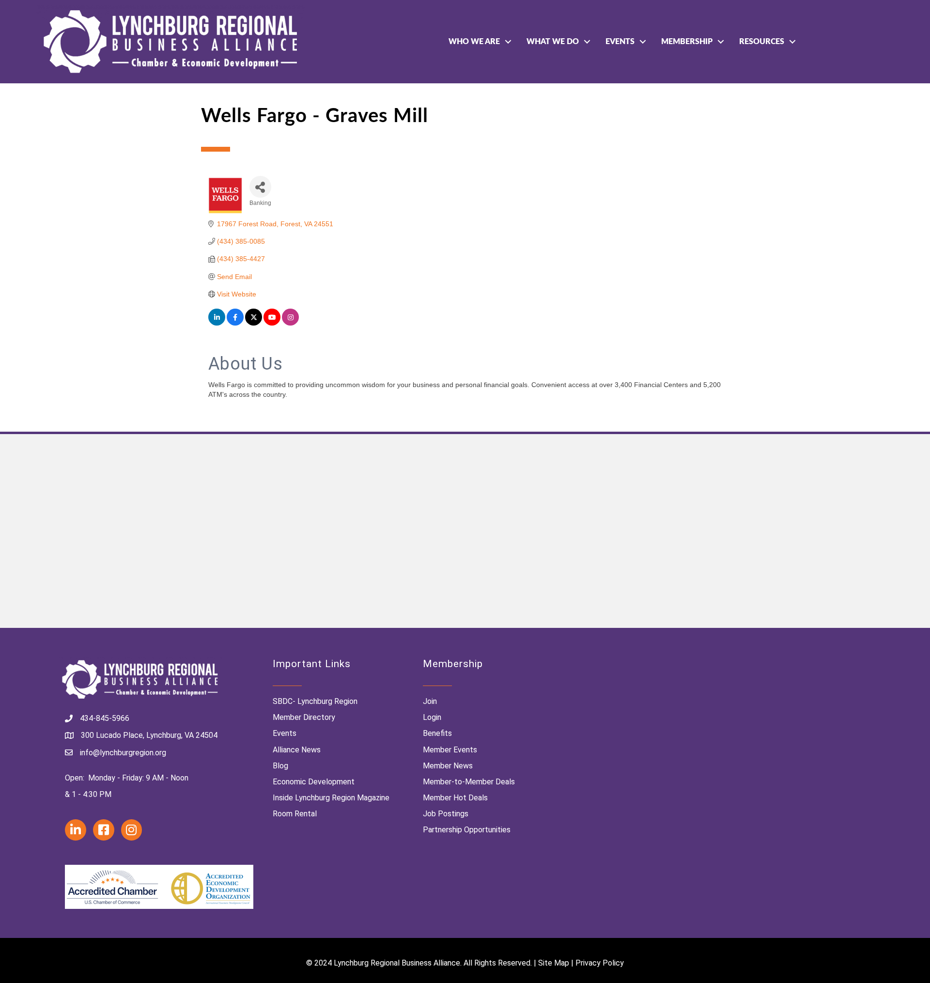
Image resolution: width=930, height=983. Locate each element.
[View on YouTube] (272, 323)
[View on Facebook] (235, 323)
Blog (280, 765)
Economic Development (314, 781)
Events (620, 42)
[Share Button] (260, 187)
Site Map (553, 962)
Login (432, 717)
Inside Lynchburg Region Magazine (331, 797)
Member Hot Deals (455, 797)
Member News (448, 765)
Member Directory (304, 717)
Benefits (437, 733)
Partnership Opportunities (467, 829)
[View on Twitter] (253, 323)
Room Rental (295, 813)
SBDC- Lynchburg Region (315, 701)
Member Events (450, 749)
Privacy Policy (599, 962)
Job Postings (445, 813)
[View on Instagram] (290, 323)
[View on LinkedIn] (216, 323)
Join (430, 701)
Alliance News (297, 749)
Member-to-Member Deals (469, 781)
